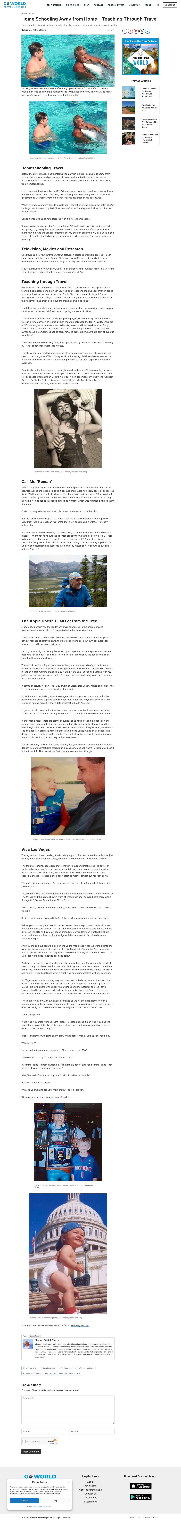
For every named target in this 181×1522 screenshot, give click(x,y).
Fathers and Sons (86, 1368)
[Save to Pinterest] (130, 31)
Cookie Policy (32, 1506)
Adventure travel (30, 1368)
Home (24, 13)
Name (26, 1431)
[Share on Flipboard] (136, 31)
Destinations (90, 1497)
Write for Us (135, 1517)
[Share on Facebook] (124, 31)
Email (74, 1431)
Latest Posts (34, 1336)
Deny (55, 1500)
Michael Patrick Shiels (35, 30)
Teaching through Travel (69, 1373)
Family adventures (67, 1368)
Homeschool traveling (32, 1373)
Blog (31, 13)
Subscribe (170, 5)
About (25, 1336)
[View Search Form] (158, 5)
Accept (24, 1500)
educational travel (48, 1368)
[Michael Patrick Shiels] (28, 1344)
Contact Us (90, 1493)
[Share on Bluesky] (147, 31)
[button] (68, 1482)
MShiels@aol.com (80, 1325)
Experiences (90, 1501)
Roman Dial (50, 1373)
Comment (29, 1398)
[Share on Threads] (141, 31)
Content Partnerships (90, 1489)
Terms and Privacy (44, 1506)
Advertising (90, 1485)
